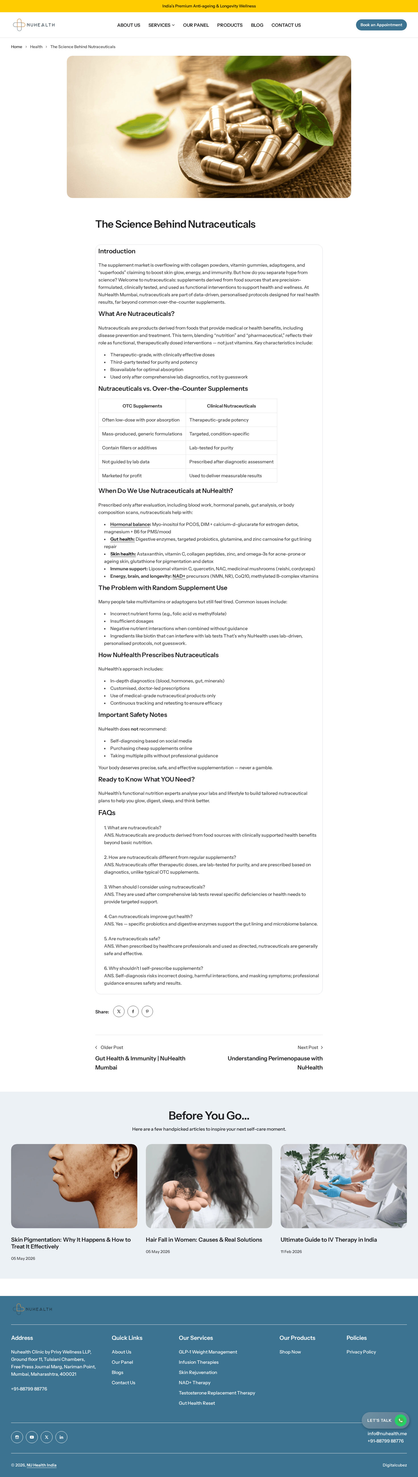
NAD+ (179, 576)
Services (159, 25)
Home (16, 46)
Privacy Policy (361, 1352)
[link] (119, 1011)
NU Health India (42, 1465)
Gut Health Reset (197, 1403)
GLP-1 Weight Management (208, 1352)
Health (36, 46)
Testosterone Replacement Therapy (217, 1393)
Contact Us (123, 1382)
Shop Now (290, 1352)
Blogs (117, 1372)
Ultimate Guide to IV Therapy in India (329, 1239)
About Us (121, 1352)
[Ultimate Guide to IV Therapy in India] (344, 1186)
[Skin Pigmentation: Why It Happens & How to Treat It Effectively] (74, 1186)
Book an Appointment (381, 24)
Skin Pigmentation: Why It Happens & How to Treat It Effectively (71, 1243)
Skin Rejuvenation (198, 1372)
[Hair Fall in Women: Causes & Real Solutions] (209, 1186)
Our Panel (122, 1362)
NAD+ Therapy (194, 1382)
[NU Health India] (34, 25)
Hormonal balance (130, 524)
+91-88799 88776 (29, 1389)
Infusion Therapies (199, 1362)
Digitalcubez (395, 1465)
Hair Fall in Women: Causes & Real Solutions (204, 1239)
